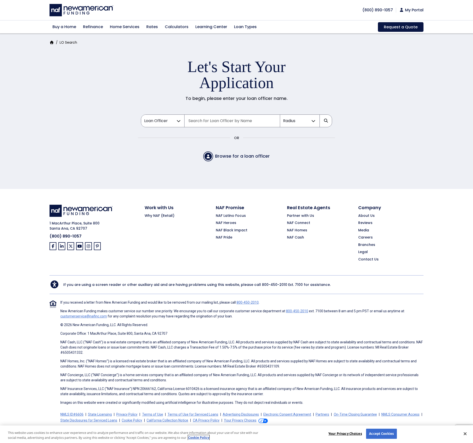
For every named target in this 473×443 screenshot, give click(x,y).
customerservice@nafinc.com (83, 316)
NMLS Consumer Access (400, 414)
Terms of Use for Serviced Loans (193, 414)
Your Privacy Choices (345, 433)
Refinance (93, 27)
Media (363, 230)
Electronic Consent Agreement (287, 414)
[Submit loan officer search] (326, 121)
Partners (322, 414)
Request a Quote (401, 27)
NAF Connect (298, 223)
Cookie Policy (132, 420)
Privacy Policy (126, 414)
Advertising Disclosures (241, 414)
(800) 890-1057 (66, 236)
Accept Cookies (381, 433)
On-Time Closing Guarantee (355, 414)
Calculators (176, 27)
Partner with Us (300, 216)
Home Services (124, 27)
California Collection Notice (167, 420)
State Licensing (100, 414)
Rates (152, 27)
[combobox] (232, 121)
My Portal (413, 10)
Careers (365, 237)
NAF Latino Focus (231, 216)
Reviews (365, 223)
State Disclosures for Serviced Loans (88, 420)
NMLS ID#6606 (72, 414)
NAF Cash (295, 237)
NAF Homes (297, 230)
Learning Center (211, 27)
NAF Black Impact (231, 230)
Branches (366, 245)
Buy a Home (64, 27)
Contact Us (368, 259)
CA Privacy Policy (206, 420)
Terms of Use (152, 414)
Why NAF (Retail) (159, 216)
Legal (363, 252)
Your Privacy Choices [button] (240, 420)
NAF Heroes (226, 223)
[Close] (465, 433)
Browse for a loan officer (242, 156)
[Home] (81, 9)
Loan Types (245, 27)
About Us (366, 216)
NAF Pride (224, 237)
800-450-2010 (274, 284)
